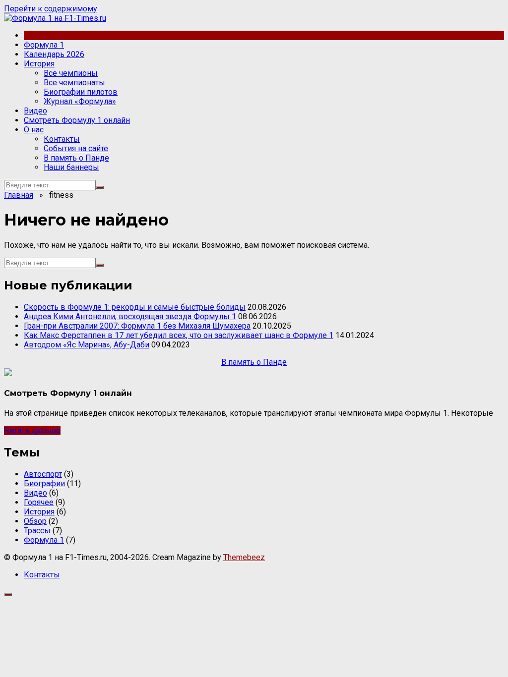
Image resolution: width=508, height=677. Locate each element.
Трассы (37, 530)
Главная (18, 195)
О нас (34, 129)
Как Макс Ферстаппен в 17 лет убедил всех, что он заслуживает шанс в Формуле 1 (178, 335)
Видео (35, 110)
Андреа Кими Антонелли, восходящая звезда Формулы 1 (130, 316)
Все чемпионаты (74, 82)
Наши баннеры (71, 167)
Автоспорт (43, 474)
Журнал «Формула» (80, 101)
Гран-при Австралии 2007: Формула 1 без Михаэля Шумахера (137, 326)
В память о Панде (76, 158)
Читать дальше (32, 430)
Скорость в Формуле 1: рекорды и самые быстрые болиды (135, 307)
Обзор (35, 521)
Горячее (39, 502)
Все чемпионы (71, 73)
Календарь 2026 (54, 54)
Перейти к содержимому (50, 8)
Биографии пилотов (81, 92)
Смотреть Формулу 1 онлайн (77, 120)
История (39, 63)
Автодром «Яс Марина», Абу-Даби (86, 344)
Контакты (62, 139)
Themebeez (244, 557)
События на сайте (76, 148)
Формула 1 (44, 45)
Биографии (44, 483)
